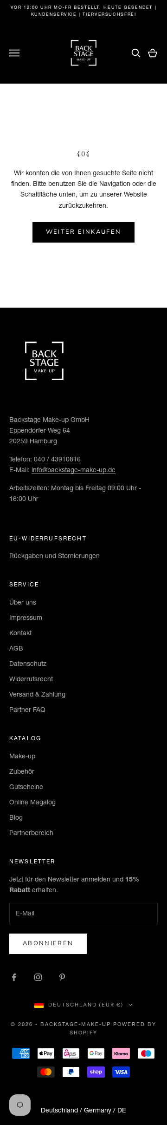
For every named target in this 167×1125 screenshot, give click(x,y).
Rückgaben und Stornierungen (54, 556)
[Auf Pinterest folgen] (62, 977)
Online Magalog (32, 802)
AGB (16, 648)
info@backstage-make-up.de (74, 470)
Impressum (25, 617)
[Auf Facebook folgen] (14, 977)
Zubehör (21, 771)
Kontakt (20, 633)
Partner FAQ (27, 709)
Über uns (22, 602)
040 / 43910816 (57, 459)
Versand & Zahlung (37, 694)
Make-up (22, 756)
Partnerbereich (31, 833)
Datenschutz (27, 663)
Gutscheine (26, 787)
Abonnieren (48, 943)
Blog (16, 817)
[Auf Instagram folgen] (38, 977)
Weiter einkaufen (83, 232)
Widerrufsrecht (31, 679)
